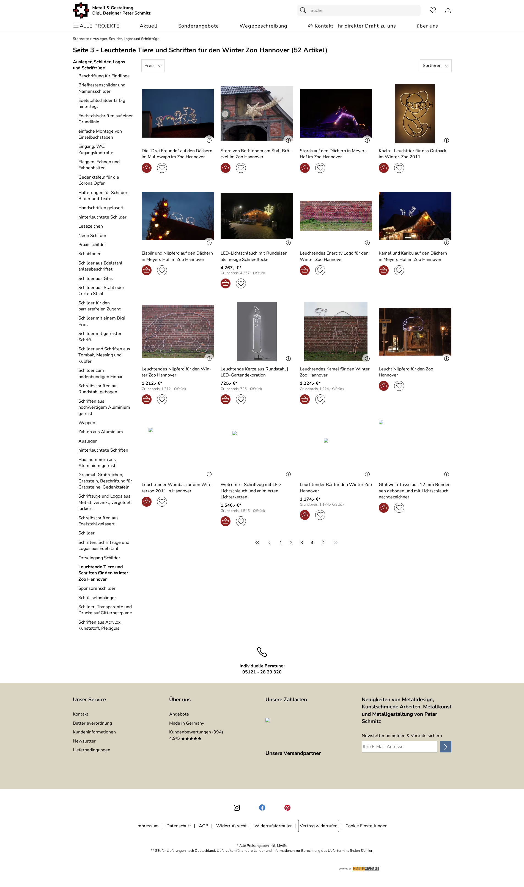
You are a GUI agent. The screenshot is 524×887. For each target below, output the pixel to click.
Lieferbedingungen (91, 750)
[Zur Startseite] (112, 10)
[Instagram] (236, 807)
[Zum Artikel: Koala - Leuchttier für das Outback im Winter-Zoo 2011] (415, 113)
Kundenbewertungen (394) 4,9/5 (196, 735)
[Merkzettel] (432, 10)
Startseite (81, 39)
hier (369, 850)
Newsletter (84, 741)
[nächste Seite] (323, 542)
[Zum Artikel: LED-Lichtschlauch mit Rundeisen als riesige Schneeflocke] (257, 216)
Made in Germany (186, 723)
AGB (203, 826)
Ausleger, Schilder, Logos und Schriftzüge (126, 39)
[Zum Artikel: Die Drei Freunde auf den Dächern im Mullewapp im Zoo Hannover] (178, 113)
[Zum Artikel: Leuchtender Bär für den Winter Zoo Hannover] (336, 447)
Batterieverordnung (92, 723)
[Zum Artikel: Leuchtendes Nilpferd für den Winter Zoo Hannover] (178, 331)
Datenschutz (178, 826)
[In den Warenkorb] (147, 168)
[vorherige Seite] (269, 542)
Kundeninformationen (94, 732)
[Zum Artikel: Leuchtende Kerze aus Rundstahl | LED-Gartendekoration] (257, 331)
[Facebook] (262, 807)
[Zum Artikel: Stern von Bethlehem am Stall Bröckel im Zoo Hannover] (257, 113)
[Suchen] (304, 10)
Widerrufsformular (273, 826)
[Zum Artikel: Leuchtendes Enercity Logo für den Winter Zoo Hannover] (336, 216)
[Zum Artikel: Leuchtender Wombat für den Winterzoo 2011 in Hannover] (178, 447)
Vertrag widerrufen (319, 826)
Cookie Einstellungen (366, 826)
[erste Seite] (258, 542)
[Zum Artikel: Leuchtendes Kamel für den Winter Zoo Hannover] (336, 331)
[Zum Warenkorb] (448, 10)
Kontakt (80, 714)
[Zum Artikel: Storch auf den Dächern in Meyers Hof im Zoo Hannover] (336, 113)
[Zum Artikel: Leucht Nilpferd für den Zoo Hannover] (415, 331)
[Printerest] (287, 807)
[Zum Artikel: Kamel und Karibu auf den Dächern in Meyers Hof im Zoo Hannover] (415, 216)
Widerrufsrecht (231, 826)
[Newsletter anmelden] (445, 746)
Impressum (147, 826)
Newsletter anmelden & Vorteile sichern (402, 736)
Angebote (179, 714)
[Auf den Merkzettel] (162, 168)
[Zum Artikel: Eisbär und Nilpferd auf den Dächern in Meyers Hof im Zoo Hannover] (178, 216)
